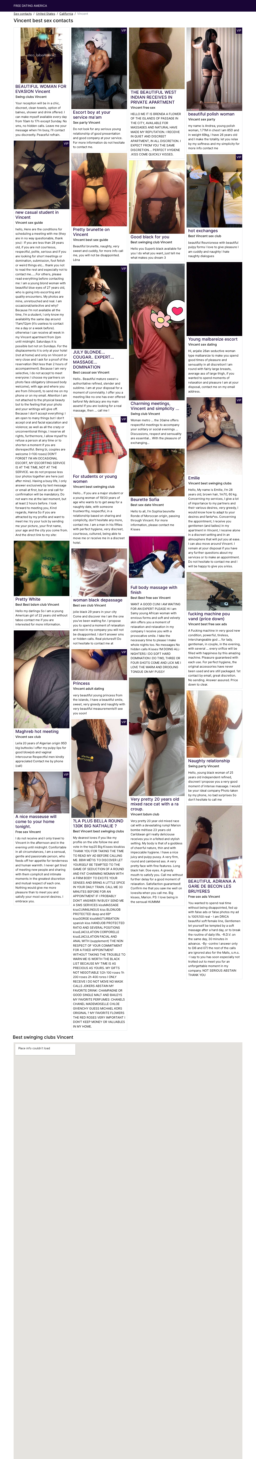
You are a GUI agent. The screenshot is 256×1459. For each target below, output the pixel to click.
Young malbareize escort (213, 339)
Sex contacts (23, 14)
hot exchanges (203, 230)
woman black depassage (97, 599)
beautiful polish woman (211, 113)
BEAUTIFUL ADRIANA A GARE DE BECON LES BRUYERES (212, 886)
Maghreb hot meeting (37, 731)
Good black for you (150, 236)
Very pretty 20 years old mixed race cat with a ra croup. (155, 804)
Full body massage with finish (154, 590)
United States (45, 14)
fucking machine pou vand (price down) (209, 616)
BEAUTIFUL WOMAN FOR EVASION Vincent (40, 89)
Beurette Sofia (145, 499)
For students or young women (95, 479)
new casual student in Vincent (37, 215)
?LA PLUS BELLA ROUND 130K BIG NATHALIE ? (98, 823)
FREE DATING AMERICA (30, 6)
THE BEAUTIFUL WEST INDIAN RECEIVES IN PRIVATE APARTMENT (154, 97)
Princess (81, 683)
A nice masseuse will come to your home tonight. (35, 821)
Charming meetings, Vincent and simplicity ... (155, 406)
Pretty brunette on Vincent (91, 232)
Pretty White (27, 599)
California (66, 14)
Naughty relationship (209, 760)
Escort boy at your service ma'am (91, 115)
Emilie (194, 477)
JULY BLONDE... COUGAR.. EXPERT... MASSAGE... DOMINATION (93, 360)
